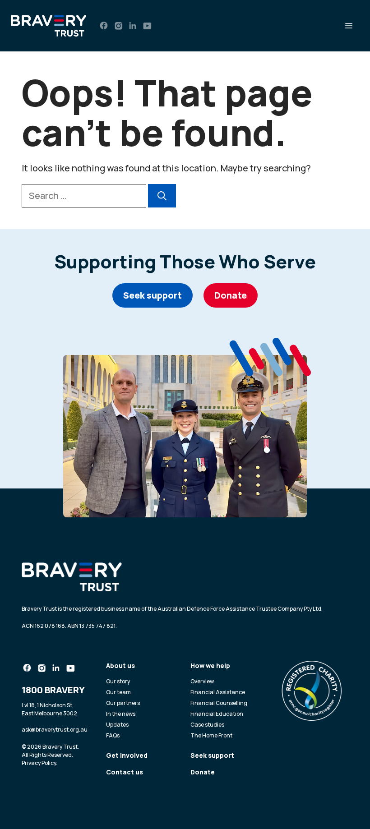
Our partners (123, 703)
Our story (118, 681)
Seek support (152, 295)
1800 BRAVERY (53, 690)
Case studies (207, 724)
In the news (120, 714)
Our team (118, 692)
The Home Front (211, 735)
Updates (117, 724)
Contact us (124, 772)
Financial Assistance (217, 692)
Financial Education (216, 714)
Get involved (127, 755)
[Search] (162, 195)
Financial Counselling (218, 703)
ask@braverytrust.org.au (55, 729)
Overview (202, 681)
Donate (230, 295)
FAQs (113, 735)
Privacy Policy (39, 763)
